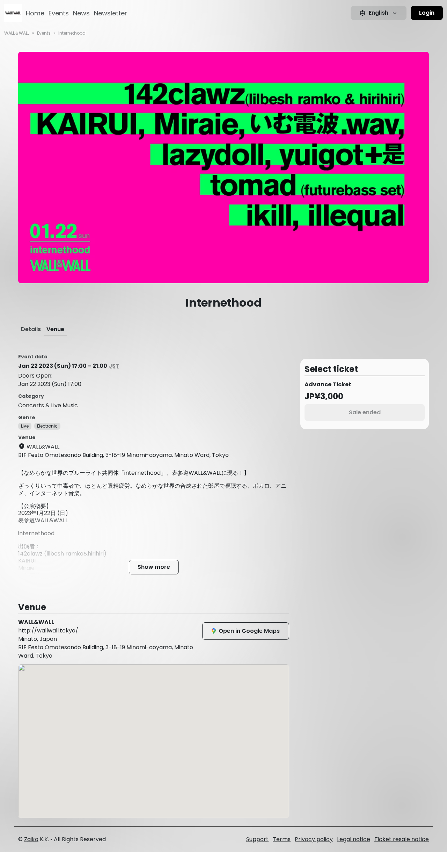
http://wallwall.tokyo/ (48, 631)
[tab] (31, 329)
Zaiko (31, 839)
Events (59, 13)
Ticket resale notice (401, 839)
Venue (55, 329)
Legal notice (353, 839)
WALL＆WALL (16, 33)
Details (31, 329)
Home (35, 13)
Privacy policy (314, 839)
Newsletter (110, 13)
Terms (282, 839)
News (81, 13)
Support (257, 839)
